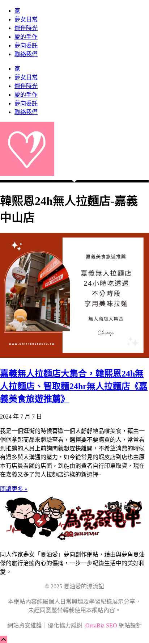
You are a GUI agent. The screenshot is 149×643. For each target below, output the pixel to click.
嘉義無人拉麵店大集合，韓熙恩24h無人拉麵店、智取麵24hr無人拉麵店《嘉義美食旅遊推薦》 (74, 386)
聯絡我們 (26, 54)
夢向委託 (26, 45)
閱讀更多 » (13, 489)
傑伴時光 (26, 28)
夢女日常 (26, 19)
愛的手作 (26, 37)
